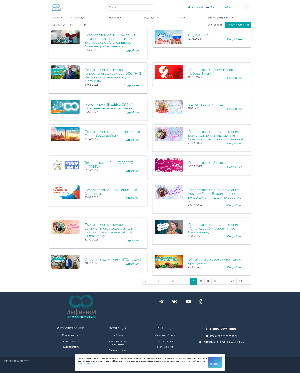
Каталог (55, 17)
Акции (182, 17)
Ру (212, 7)
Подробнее (131, 50)
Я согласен (215, 362)
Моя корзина (165, 346)
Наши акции (165, 328)
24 (240, 281)
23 (232, 281)
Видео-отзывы (117, 350)
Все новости (215, 24)
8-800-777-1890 (222, 329)
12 (215, 281)
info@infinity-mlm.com (223, 336)
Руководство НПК (70, 328)
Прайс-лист (118, 335)
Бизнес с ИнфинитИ (219, 17)
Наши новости (70, 341)
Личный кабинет (165, 335)
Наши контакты (70, 346)
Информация (78, 17)
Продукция (149, 17)
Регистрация (165, 341)
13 (223, 281)
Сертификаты (70, 335)
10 (200, 281)
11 (208, 281)
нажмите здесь (85, 364)
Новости (114, 17)
